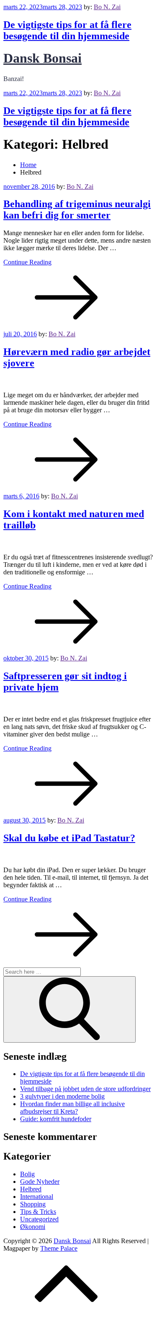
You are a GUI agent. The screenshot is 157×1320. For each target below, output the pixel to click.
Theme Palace (58, 1248)
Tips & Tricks (38, 1211)
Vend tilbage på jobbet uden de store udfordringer (85, 1088)
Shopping (33, 1204)
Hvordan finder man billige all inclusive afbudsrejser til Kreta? (72, 1107)
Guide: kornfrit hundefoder (55, 1118)
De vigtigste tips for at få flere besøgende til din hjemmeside (67, 30)
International (36, 1196)
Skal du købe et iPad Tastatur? (69, 838)
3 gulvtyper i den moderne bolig (62, 1096)
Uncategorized (39, 1219)
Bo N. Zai (107, 6)
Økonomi (32, 1226)
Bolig (27, 1174)
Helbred (30, 1189)
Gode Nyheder (39, 1181)
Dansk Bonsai (42, 58)
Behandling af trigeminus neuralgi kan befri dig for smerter (77, 209)
